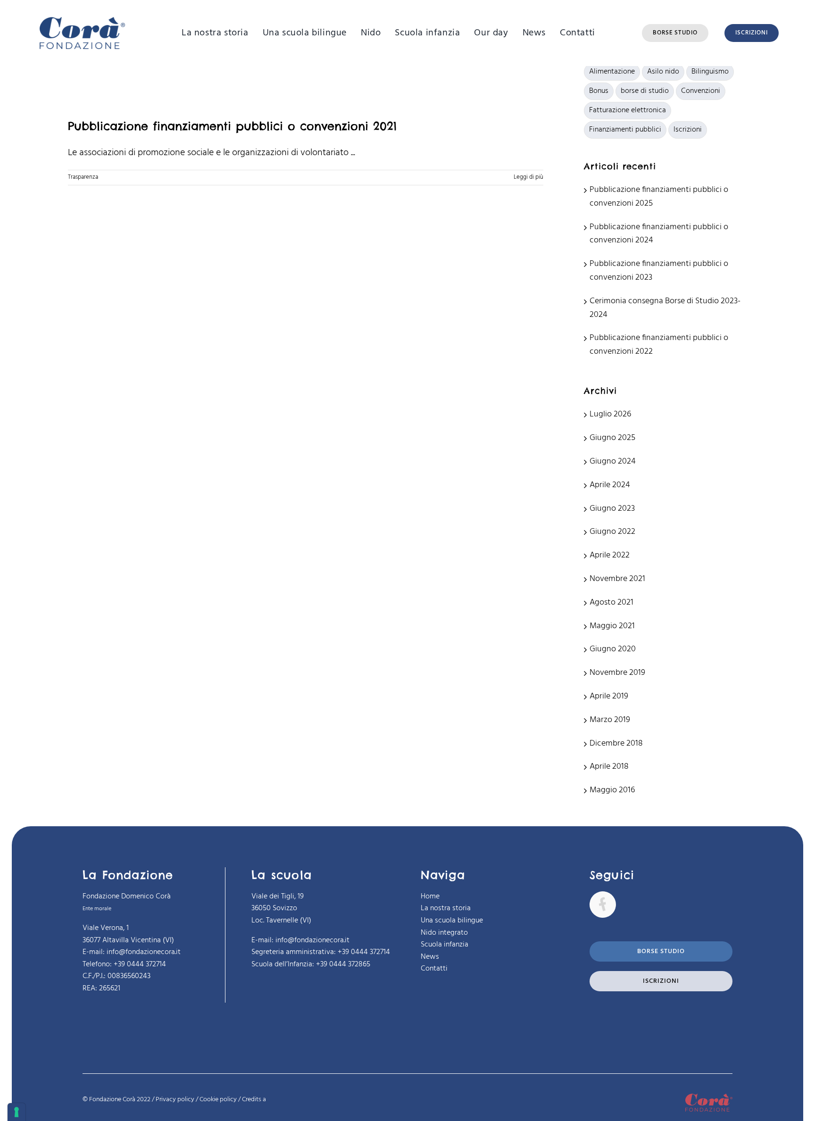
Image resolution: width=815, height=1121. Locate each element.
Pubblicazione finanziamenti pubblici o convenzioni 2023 (659, 270)
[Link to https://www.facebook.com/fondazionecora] (602, 904)
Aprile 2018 (609, 766)
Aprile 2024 (610, 485)
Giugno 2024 (613, 461)
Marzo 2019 (610, 720)
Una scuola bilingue (452, 920)
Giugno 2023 (612, 508)
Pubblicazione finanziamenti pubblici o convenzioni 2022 (659, 344)
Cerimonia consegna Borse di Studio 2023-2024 (665, 308)
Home (430, 896)
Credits (254, 1099)
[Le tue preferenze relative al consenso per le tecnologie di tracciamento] (16, 1112)
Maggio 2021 (612, 626)
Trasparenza (83, 177)
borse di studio (645, 91)
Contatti (434, 969)
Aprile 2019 (609, 696)
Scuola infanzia (444, 944)
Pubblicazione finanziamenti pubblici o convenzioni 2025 (659, 196)
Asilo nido (663, 72)
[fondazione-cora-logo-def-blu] (82, 21)
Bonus (598, 91)
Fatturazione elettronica (627, 110)
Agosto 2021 (611, 602)
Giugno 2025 (612, 438)
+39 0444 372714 (364, 952)
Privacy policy (175, 1099)
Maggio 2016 (612, 790)
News (430, 957)
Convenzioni (700, 91)
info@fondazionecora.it (312, 940)
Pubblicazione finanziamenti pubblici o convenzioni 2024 (659, 234)
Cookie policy (218, 1099)
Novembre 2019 (617, 673)
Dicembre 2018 (616, 743)
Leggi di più (528, 177)
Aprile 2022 (610, 555)
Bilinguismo (710, 72)
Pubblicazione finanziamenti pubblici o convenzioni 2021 (232, 126)
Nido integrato (444, 933)
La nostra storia (446, 908)
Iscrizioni (688, 130)
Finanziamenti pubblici (625, 130)
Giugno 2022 (612, 532)
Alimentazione (612, 72)
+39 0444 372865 (343, 964)
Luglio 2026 (610, 414)
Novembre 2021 (617, 579)
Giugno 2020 (613, 649)
